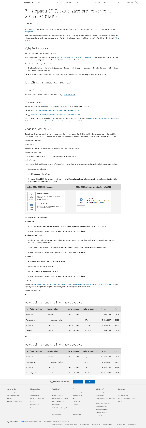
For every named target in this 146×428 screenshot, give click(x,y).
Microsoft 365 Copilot (78, 411)
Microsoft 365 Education (58, 401)
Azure (74, 398)
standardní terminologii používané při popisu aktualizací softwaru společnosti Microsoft (64, 284)
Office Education (56, 404)
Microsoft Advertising (78, 408)
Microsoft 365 (36, 3)
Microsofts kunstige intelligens (80, 392)
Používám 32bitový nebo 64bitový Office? (104, 118)
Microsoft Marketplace (101, 406)
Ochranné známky (96, 424)
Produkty (51, 3)
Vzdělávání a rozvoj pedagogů (59, 408)
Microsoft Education (57, 392)
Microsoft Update (69, 95)
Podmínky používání (84, 424)
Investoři (120, 401)
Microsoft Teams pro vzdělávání (60, 398)
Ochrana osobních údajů (71, 424)
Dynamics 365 (76, 401)
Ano (77, 382)
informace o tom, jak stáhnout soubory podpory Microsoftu (49, 121)
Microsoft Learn (100, 395)
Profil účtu (32, 392)
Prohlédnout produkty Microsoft (15, 401)
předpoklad (29, 32)
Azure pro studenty (56, 414)
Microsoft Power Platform (102, 409)
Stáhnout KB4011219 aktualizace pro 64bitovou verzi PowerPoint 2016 (55, 114)
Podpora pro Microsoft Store (37, 398)
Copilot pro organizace (12, 392)
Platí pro (29, 23)
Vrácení (32, 401)
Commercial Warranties (36, 411)
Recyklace (32, 408)
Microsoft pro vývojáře (101, 392)
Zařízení (59, 3)
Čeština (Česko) (14, 421)
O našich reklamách (107, 424)
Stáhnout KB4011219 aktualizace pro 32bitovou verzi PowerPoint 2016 (55, 110)
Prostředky (80, 3)
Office (44, 3)
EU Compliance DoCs (120, 424)
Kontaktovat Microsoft (57, 424)
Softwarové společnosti (101, 412)
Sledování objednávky (35, 404)
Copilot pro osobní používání (14, 395)
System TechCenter (105, 284)
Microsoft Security (77, 395)
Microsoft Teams (77, 414)
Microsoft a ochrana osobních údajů (126, 398)
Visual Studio (99, 415)
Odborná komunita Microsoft (103, 403)
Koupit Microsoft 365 (94, 3)
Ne (90, 382)
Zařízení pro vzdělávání (57, 395)
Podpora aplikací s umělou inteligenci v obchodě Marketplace (105, 399)
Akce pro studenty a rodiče (58, 411)
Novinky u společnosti (123, 395)
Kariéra (119, 392)
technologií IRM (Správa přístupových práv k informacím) (73, 57)
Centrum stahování (35, 395)
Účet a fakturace (69, 3)
